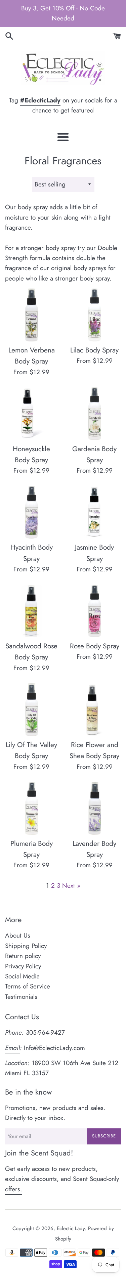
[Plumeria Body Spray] (31, 808)
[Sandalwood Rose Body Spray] (31, 611)
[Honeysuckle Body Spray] (31, 413)
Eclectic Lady (71, 1228)
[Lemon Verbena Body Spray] (31, 315)
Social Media (22, 976)
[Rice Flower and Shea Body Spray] (94, 709)
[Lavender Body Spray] (94, 808)
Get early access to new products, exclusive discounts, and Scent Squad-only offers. (62, 1179)
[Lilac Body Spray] (94, 315)
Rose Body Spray (94, 646)
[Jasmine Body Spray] (94, 512)
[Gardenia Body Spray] (94, 413)
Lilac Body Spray (94, 350)
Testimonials (21, 996)
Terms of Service (27, 986)
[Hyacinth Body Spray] (31, 512)
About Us (17, 935)
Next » (71, 885)
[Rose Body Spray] (94, 611)
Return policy (23, 955)
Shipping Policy (26, 945)
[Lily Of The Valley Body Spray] (31, 709)
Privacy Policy (23, 966)
